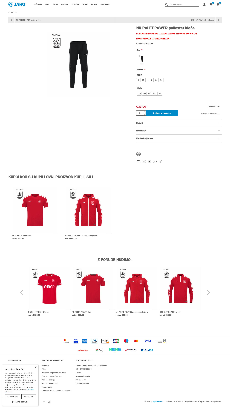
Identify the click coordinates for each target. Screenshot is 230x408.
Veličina (140, 69)
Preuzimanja (47, 387)
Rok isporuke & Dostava (52, 376)
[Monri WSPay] (161, 344)
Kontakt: (79, 372)
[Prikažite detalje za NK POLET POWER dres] (35, 210)
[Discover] (105, 344)
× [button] (36, 367)
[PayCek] (131, 353)
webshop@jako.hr (82, 376)
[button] (20, 401)
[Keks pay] (115, 353)
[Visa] (148, 344)
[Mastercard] (136, 344)
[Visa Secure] (76, 344)
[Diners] (94, 344)
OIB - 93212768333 (83, 369)
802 (142, 64)
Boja (139, 50)
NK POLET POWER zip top (170, 312)
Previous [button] (21, 292)
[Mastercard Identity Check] (66, 344)
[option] (49, 295)
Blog (44, 369)
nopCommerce (158, 402)
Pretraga (45, 365)
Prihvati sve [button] (12, 397)
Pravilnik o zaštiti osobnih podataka (57, 390)
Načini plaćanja (48, 380)
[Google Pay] (99, 353)
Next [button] (208, 292)
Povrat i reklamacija (50, 383)
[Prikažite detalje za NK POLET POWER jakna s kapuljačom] (88, 210)
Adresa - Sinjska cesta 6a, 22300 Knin (91, 365)
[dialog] (20, 385)
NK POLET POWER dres (21, 235)
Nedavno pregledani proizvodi (54, 372)
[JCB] (116, 344)
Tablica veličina (214, 106)
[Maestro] (126, 344)
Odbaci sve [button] (28, 397)
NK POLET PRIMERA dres (38, 312)
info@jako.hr (80, 380)
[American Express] (85, 344)
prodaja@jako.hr (82, 383)
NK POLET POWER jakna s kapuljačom (81, 235)
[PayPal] (147, 353)
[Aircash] (83, 353)
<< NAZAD (12, 12)
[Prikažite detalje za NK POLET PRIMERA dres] (49, 288)
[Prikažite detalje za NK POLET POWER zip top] (180, 288)
